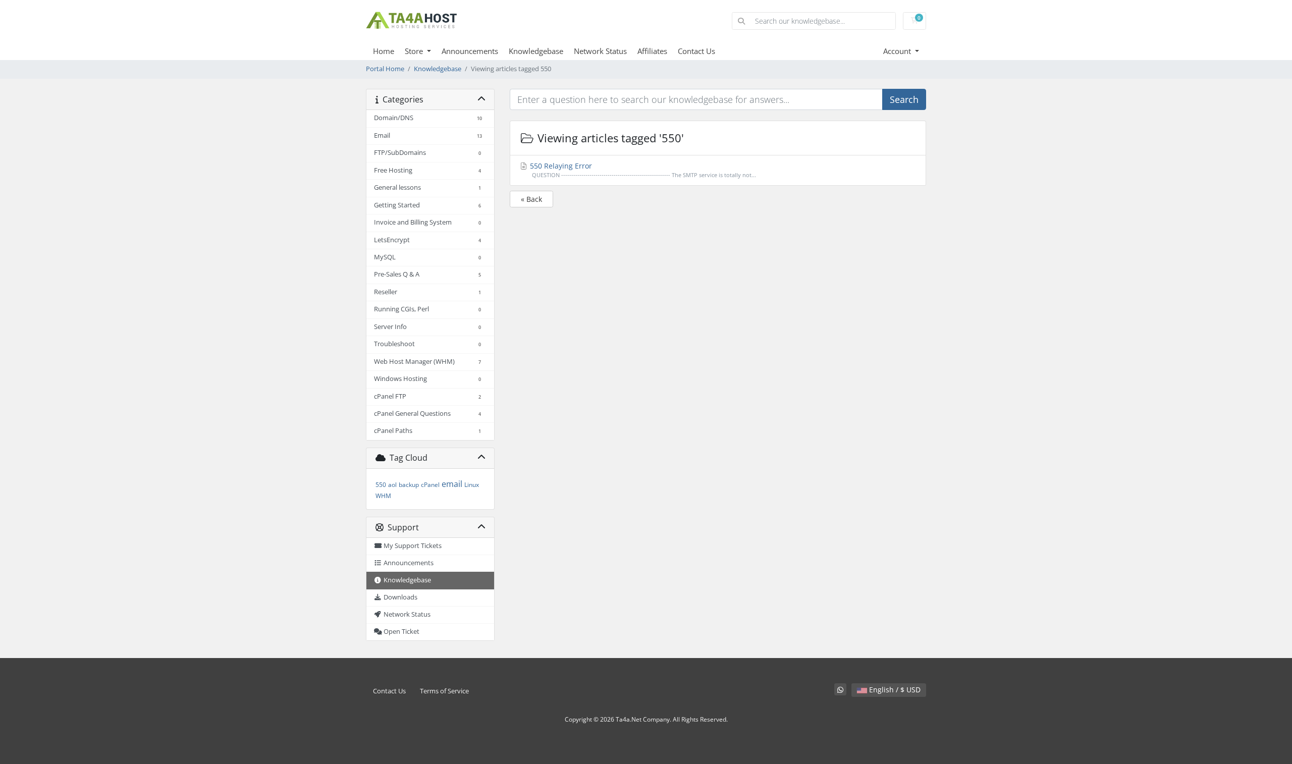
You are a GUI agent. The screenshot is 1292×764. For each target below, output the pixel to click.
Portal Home (385, 69)
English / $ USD (894, 689)
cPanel (430, 484)
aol (392, 484)
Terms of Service (444, 691)
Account (898, 51)
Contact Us (696, 51)
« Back (531, 199)
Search (904, 99)
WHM (383, 496)
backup (409, 484)
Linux (471, 484)
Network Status (600, 51)
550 (380, 484)
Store (415, 51)
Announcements (470, 51)
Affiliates (652, 51)
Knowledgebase (536, 51)
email (452, 483)
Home (383, 51)
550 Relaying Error (642, 170)
